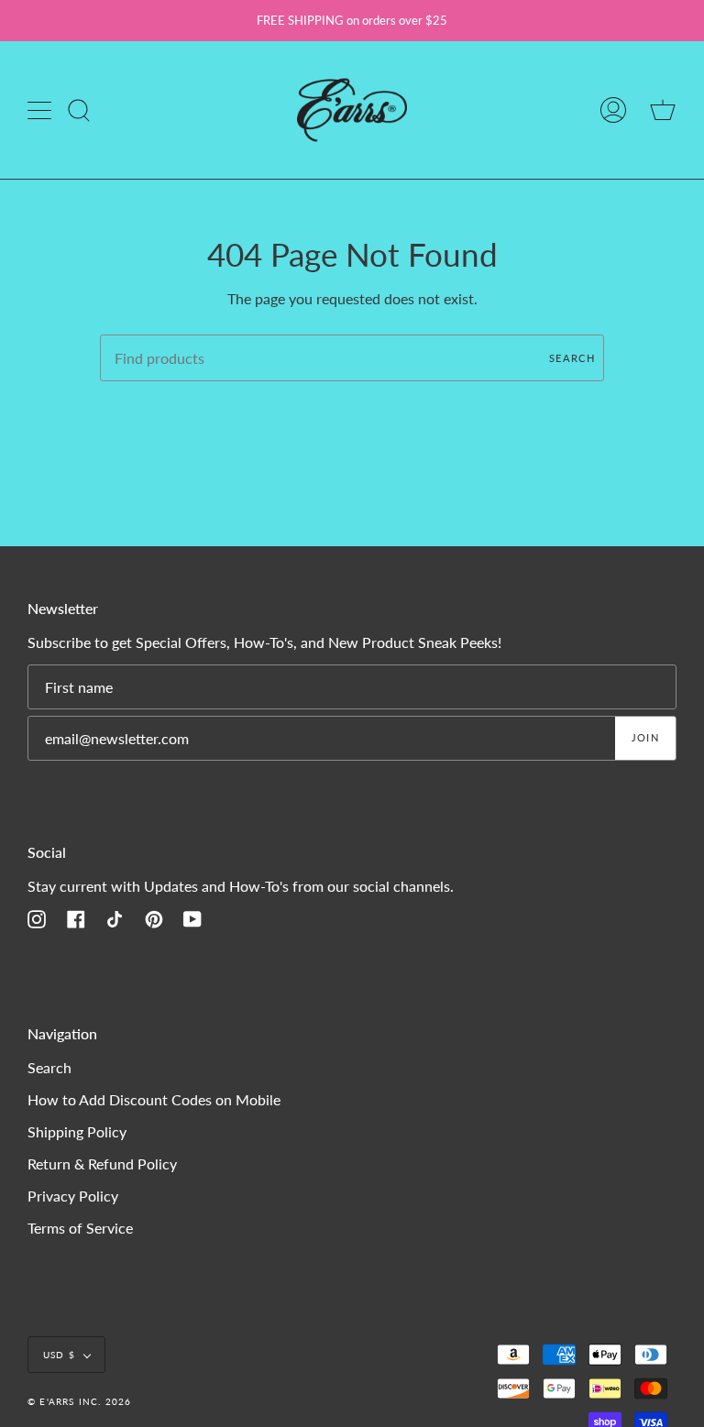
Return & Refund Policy (102, 1163)
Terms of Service (80, 1227)
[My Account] (613, 110)
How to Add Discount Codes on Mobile (154, 1099)
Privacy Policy (73, 1195)
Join (645, 737)
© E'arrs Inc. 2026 (80, 1401)
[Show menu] (41, 110)
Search (572, 358)
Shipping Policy (77, 1131)
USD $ (59, 1354)
